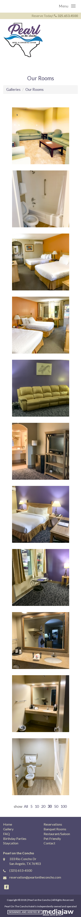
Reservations (53, 824)
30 (50, 806)
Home (7, 824)
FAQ (6, 834)
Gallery (8, 829)
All (26, 806)
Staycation (10, 843)
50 (56, 806)
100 (63, 806)
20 (43, 806)
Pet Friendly (52, 838)
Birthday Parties (14, 838)
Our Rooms (34, 89)
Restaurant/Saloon (57, 834)
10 (37, 806)
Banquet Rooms (55, 829)
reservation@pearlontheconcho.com (35, 877)
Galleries (13, 89)
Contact (49, 843)
